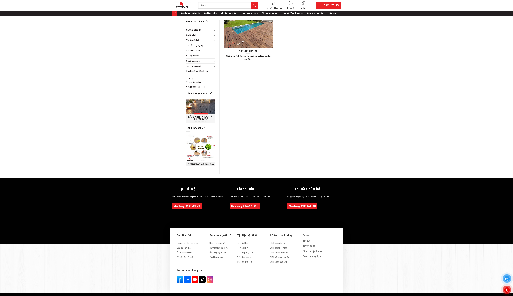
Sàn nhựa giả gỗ (248, 13)
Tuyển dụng (309, 246)
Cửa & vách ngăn (315, 13)
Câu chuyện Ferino (313, 251)
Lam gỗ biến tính (184, 248)
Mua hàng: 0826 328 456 (244, 206)
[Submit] (254, 5)
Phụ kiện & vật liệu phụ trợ (197, 71)
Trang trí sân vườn (193, 66)
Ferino (174, 13)
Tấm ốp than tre (244, 257)
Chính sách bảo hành (278, 248)
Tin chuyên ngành (193, 82)
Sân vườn (332, 13)
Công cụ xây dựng (312, 256)
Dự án (306, 235)
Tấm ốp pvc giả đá (245, 252)
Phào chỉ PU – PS (244, 262)
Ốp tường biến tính (184, 252)
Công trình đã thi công (195, 87)
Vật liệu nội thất (228, 13)
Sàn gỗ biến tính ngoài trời (187, 243)
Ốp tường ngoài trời (217, 252)
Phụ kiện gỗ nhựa (216, 257)
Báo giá (290, 8)
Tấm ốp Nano (243, 243)
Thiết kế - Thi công (273, 8)
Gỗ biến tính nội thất (185, 257)
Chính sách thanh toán (279, 252)
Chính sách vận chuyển (279, 257)
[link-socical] (180, 279)
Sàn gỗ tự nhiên (269, 13)
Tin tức (302, 8)
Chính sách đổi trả (277, 243)
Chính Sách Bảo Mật (278, 262)
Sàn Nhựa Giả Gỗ (193, 50)
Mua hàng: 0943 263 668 (187, 206)
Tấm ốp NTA (242, 248)
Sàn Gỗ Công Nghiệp (292, 13)
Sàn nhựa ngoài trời (217, 243)
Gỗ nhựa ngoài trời (190, 13)
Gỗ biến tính (209, 13)
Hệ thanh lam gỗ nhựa (218, 248)
